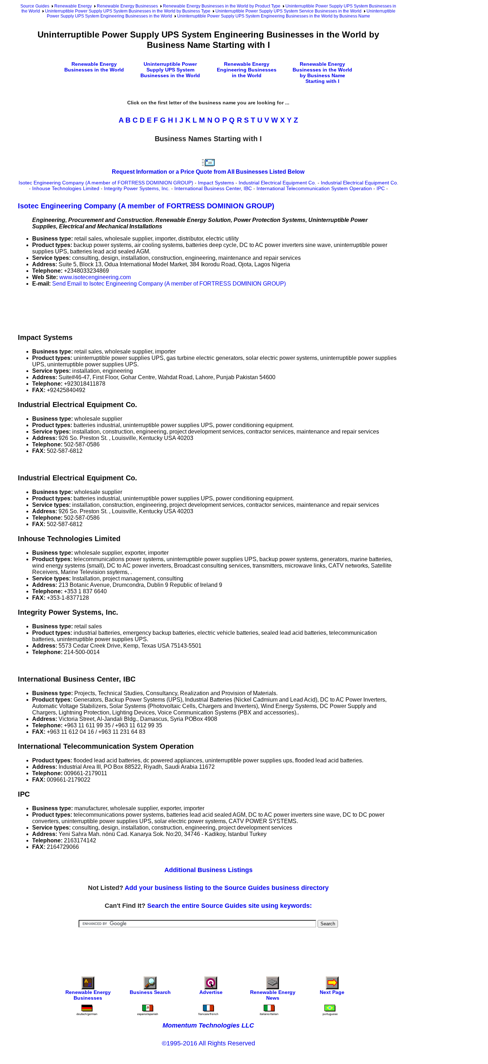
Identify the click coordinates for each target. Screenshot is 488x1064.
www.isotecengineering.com (95, 277)
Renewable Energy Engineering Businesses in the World (247, 69)
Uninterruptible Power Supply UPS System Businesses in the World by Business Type (127, 11)
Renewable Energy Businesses (127, 6)
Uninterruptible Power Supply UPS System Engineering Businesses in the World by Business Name (273, 16)
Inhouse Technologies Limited (65, 188)
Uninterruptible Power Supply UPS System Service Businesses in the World (288, 11)
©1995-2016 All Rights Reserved (208, 1043)
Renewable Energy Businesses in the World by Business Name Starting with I (322, 72)
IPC (381, 188)
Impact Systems (216, 182)
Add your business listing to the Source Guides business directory (227, 887)
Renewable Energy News (272, 995)
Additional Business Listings (208, 870)
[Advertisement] (148, 309)
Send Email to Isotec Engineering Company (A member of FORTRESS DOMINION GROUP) (169, 284)
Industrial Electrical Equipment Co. (277, 182)
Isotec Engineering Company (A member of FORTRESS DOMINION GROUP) (106, 182)
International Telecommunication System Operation (314, 188)
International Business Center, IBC (213, 188)
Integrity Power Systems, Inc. (137, 188)
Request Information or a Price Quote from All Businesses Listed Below (208, 172)
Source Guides (34, 6)
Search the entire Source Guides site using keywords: (229, 905)
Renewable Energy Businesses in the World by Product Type (221, 6)
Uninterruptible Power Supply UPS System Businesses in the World (170, 69)
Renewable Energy (73, 6)
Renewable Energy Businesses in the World (94, 67)
